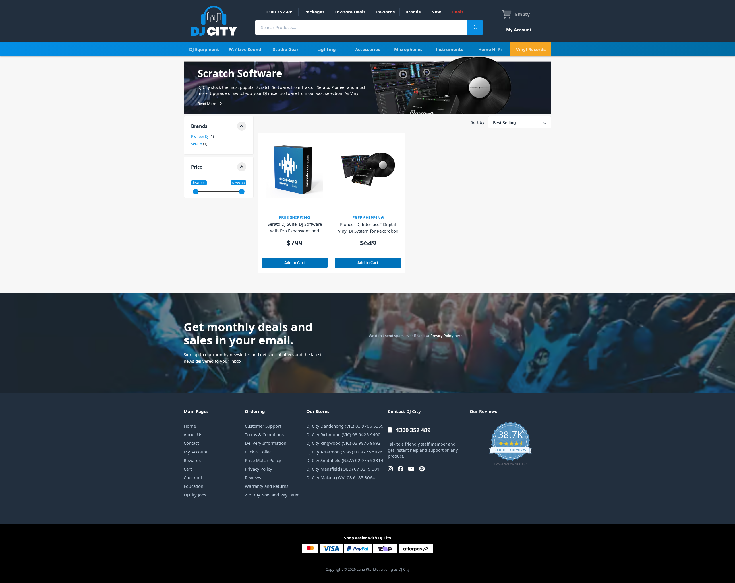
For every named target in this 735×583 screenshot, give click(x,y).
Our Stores (317, 411)
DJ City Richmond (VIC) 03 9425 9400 (343, 434)
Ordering (255, 411)
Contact (191, 443)
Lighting (326, 49)
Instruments (449, 49)
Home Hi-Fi (490, 49)
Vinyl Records (531, 49)
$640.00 (198, 182)
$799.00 (238, 182)
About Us (193, 434)
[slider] (195, 191)
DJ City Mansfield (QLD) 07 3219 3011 (344, 469)
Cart (188, 469)
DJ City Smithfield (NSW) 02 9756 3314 (344, 460)
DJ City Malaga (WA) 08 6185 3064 (340, 477)
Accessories (367, 49)
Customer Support (263, 426)
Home (190, 426)
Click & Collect (259, 452)
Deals (457, 12)
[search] (361, 27)
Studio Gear (286, 49)
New (436, 12)
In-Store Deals (350, 12)
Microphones (408, 49)
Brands (413, 12)
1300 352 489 (280, 12)
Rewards (385, 12)
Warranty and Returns (266, 486)
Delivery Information (265, 443)
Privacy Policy (442, 335)
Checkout (193, 477)
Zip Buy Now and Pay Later (272, 495)
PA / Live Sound (245, 49)
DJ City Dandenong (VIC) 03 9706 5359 (345, 426)
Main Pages (196, 411)
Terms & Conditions (264, 434)
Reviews (253, 477)
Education (193, 486)
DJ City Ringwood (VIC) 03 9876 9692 (343, 443)
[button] (218, 126)
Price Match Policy (263, 460)
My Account (519, 29)
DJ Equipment (204, 49)
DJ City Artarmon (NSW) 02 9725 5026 (344, 452)
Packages (314, 12)
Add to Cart (294, 262)
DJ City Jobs (195, 495)
